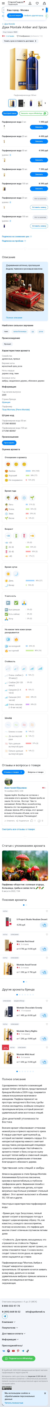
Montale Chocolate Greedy (29, 1008)
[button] (5, 103)
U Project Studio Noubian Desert (32, 919)
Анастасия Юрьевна (15, 787)
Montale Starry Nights (27, 1031)
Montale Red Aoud (25, 941)
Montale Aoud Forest (26, 965)
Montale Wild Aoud (25, 1054)
